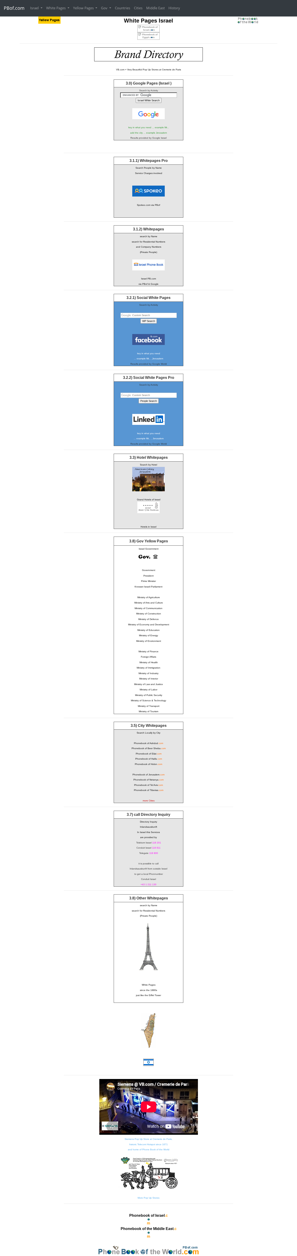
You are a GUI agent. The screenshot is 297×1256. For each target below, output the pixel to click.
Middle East (155, 8)
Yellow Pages (84, 8)
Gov (104, 8)
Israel (35, 8)
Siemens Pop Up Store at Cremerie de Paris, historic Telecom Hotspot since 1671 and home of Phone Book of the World (148, 1144)
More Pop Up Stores (148, 1198)
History (174, 8)
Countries (122, 8)
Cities (138, 8)
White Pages (56, 8)
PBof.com (14, 8)
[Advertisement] (38, 117)
